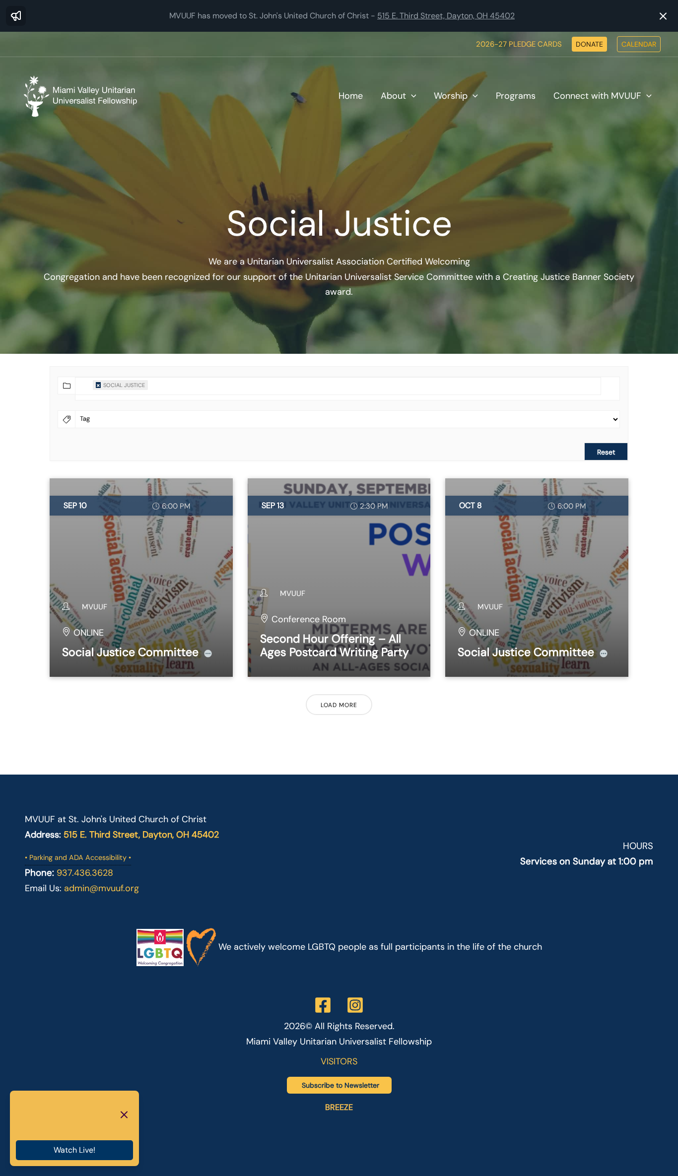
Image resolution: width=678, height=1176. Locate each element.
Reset (606, 452)
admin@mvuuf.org (101, 888)
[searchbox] (155, 400)
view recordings (64, 1126)
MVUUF (94, 607)
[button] (589, 44)
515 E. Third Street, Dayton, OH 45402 (446, 15)
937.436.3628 (85, 873)
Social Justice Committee (130, 652)
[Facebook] (323, 1005)
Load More (339, 705)
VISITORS (339, 1061)
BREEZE (339, 1107)
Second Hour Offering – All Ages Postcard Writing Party (334, 645)
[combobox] (338, 386)
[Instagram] (355, 1005)
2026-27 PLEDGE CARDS (519, 44)
